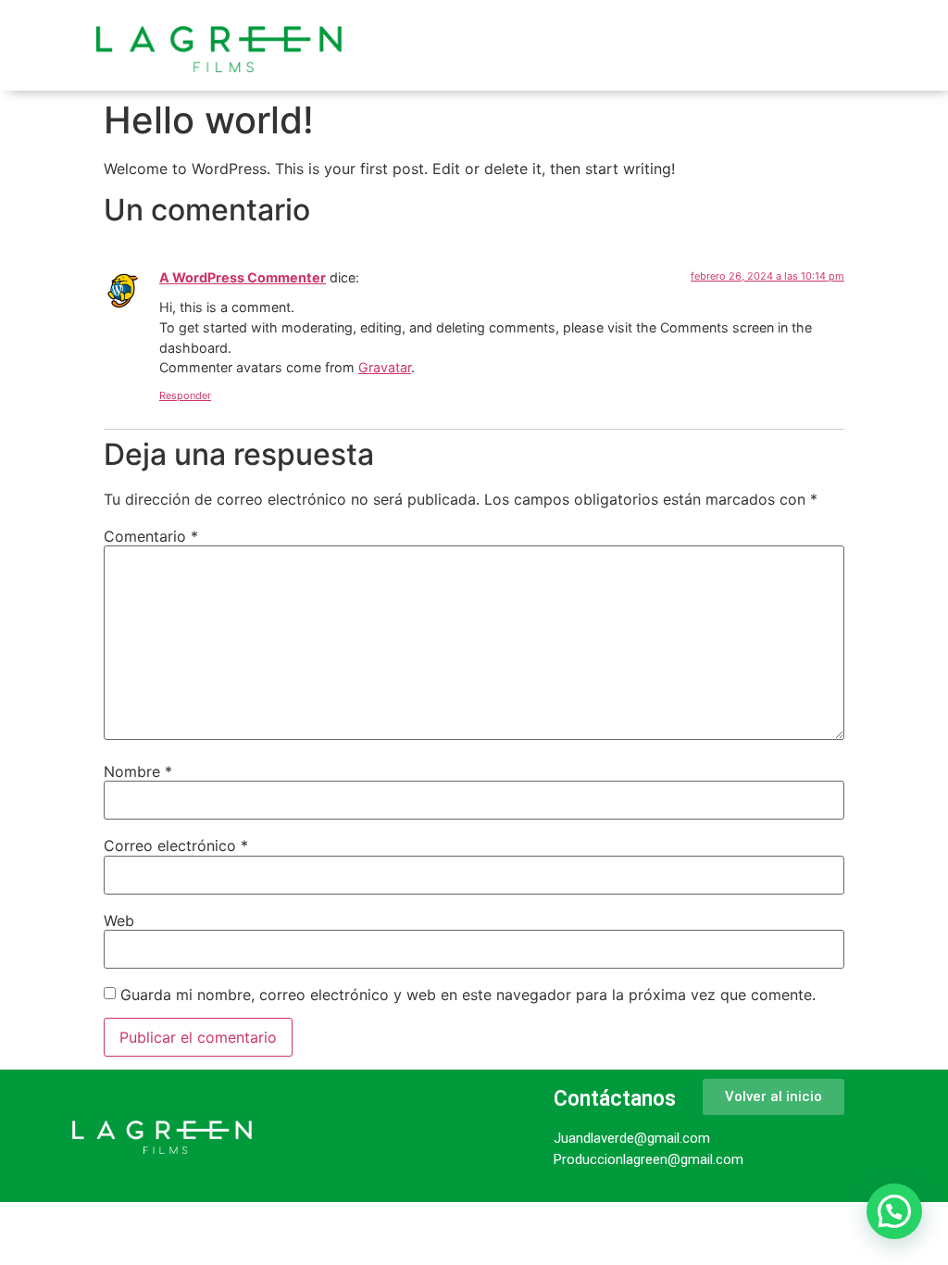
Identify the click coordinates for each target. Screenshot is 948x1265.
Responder (185, 395)
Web (119, 920)
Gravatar (384, 367)
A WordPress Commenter (242, 277)
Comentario (151, 536)
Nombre (138, 771)
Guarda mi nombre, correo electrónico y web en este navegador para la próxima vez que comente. (468, 994)
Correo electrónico (176, 845)
